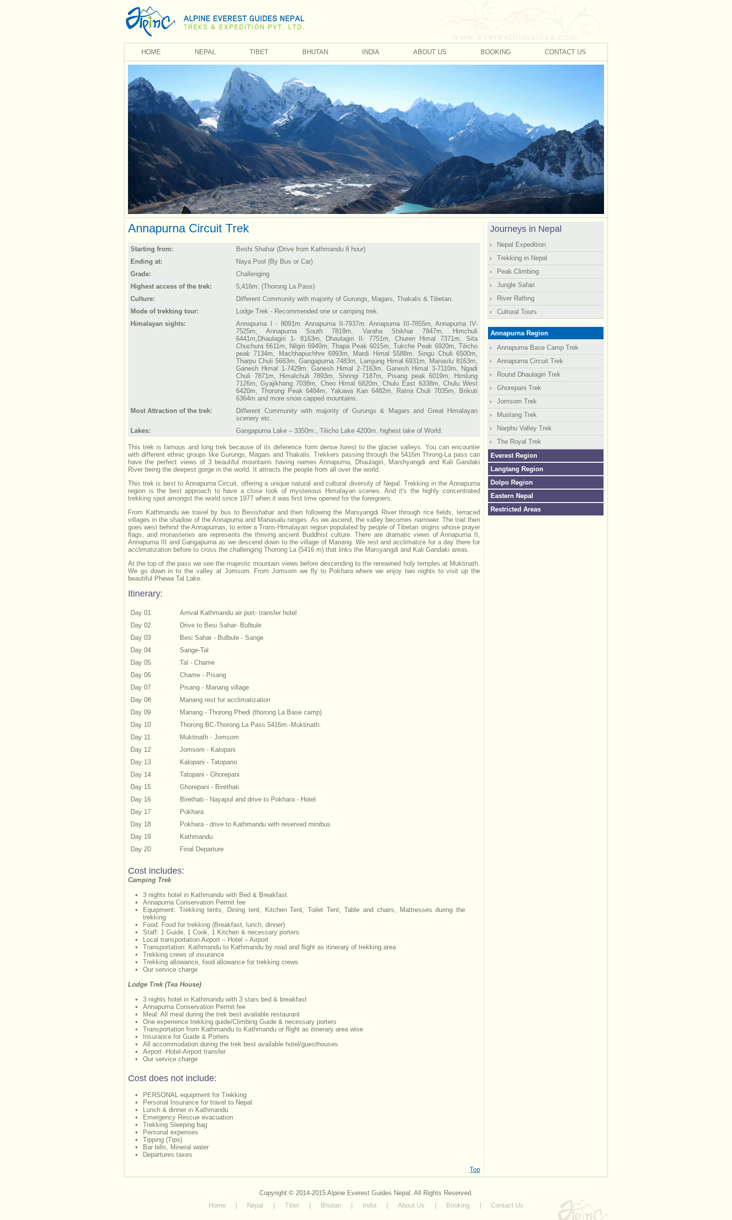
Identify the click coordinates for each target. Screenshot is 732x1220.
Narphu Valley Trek (524, 428)
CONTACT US (565, 52)
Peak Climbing (518, 271)
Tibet (292, 1205)
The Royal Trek (519, 441)
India (369, 1205)
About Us (411, 1205)
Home (217, 1205)
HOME (151, 52)
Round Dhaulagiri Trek (529, 374)
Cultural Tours (517, 311)
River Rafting (515, 298)
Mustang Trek (517, 414)
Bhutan (331, 1205)
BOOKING (496, 52)
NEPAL (205, 52)
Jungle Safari (516, 285)
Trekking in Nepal (522, 258)
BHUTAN (315, 52)
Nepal (255, 1205)
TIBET (258, 52)
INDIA (370, 52)
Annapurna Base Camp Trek (538, 347)
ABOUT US (430, 52)
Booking (458, 1205)
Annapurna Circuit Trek (530, 361)
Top (475, 1169)
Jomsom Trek (517, 401)
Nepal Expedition (521, 244)
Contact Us (507, 1205)
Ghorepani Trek (519, 388)
